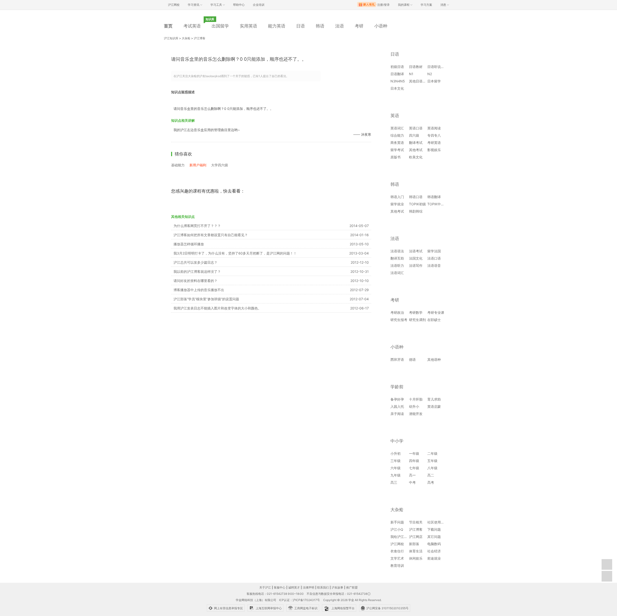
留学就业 (397, 204)
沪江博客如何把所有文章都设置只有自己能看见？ (211, 235)
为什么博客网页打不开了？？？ (197, 226)
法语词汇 (397, 273)
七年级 (414, 468)
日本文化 (397, 88)
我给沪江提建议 (402, 537)
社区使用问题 (437, 522)
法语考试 (416, 251)
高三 (393, 482)
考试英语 (192, 25)
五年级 (432, 461)
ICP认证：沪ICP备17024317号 (299, 600)
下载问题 (434, 529)
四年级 (414, 461)
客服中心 (279, 587)
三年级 (395, 461)
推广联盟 (352, 587)
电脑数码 (434, 544)
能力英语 (276, 25)
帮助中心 (239, 5)
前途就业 (434, 558)
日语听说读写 (437, 67)
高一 (412, 475)
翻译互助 (397, 258)
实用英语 (248, 25)
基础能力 (178, 165)
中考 (412, 482)
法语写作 (416, 265)
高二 (430, 475)
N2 (429, 74)
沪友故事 (337, 587)
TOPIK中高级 (437, 204)
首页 (168, 25)
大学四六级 (219, 165)
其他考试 (416, 150)
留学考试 (397, 150)
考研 (359, 25)
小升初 (395, 453)
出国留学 (220, 25)
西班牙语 (397, 359)
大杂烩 (186, 38)
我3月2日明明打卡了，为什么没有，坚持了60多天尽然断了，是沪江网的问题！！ (235, 253)
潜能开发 (416, 414)
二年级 (432, 453)
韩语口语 (416, 197)
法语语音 (434, 265)
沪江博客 (199, 38)
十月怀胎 (416, 399)
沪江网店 (416, 537)
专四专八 (434, 135)
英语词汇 (397, 128)
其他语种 (434, 359)
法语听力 (397, 265)
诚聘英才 (294, 587)
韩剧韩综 (416, 211)
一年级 (414, 453)
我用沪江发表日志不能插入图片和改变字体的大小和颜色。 (217, 308)
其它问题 (434, 537)
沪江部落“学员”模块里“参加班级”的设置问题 (206, 299)
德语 (412, 359)
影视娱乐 (434, 150)
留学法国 (434, 251)
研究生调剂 (417, 320)
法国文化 (416, 258)
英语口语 (416, 128)
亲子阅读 (397, 414)
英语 (394, 115)
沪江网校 (397, 544)
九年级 (395, 475)
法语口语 (434, 258)
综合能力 (397, 135)
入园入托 (397, 406)
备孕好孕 (397, 399)
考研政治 (397, 312)
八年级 (432, 468)
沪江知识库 (171, 38)
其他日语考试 (419, 81)
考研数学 (416, 312)
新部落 (414, 544)
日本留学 (434, 81)
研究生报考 (398, 320)
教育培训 (397, 565)
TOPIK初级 (417, 204)
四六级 (414, 135)
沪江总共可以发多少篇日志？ (195, 262)
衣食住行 (397, 551)
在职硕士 (434, 320)
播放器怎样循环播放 (189, 244)
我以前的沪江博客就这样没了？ (197, 271)
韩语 (320, 25)
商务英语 (397, 143)
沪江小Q (396, 529)
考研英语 (434, 143)
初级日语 (397, 67)
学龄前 (396, 386)
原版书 (395, 157)
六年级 (395, 468)
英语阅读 (434, 128)
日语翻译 (397, 74)
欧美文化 (416, 157)
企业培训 (258, 5)
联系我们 (323, 587)
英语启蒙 (434, 406)
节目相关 (416, 522)
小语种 (380, 25)
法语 (339, 25)
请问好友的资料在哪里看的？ (195, 281)
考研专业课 (435, 312)
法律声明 (308, 587)
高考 (430, 482)
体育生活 (416, 551)
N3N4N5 (397, 81)
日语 (300, 25)
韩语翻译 (434, 197)
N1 (411, 74)
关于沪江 (265, 587)
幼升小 (414, 406)
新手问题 (397, 522)
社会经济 (434, 551)
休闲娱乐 (416, 558)
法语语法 (397, 251)
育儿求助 (434, 399)
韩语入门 (397, 197)
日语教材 (416, 67)
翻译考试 (416, 143)
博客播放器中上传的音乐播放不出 (199, 290)
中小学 (396, 440)
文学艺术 (397, 558)
